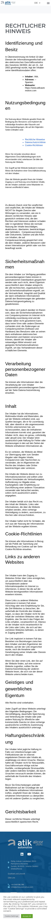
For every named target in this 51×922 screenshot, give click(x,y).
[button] (48, 3)
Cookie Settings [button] (11, 916)
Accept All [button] (27, 916)
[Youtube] (29, 854)
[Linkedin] (22, 854)
